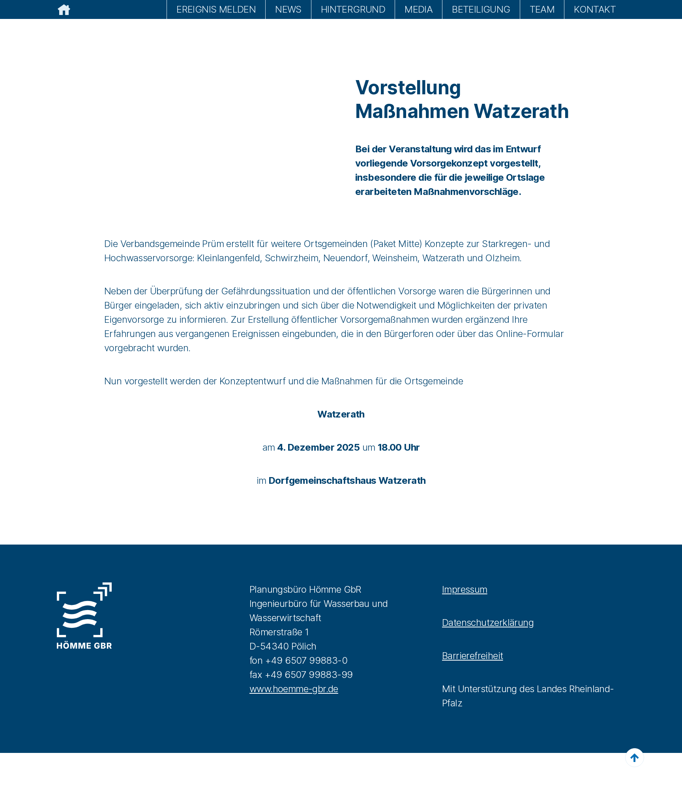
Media (419, 9)
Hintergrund (353, 9)
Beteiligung (481, 9)
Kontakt (595, 9)
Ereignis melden (216, 9)
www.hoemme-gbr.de (293, 689)
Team (542, 9)
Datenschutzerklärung (488, 622)
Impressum (464, 589)
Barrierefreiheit (472, 655)
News (288, 9)
